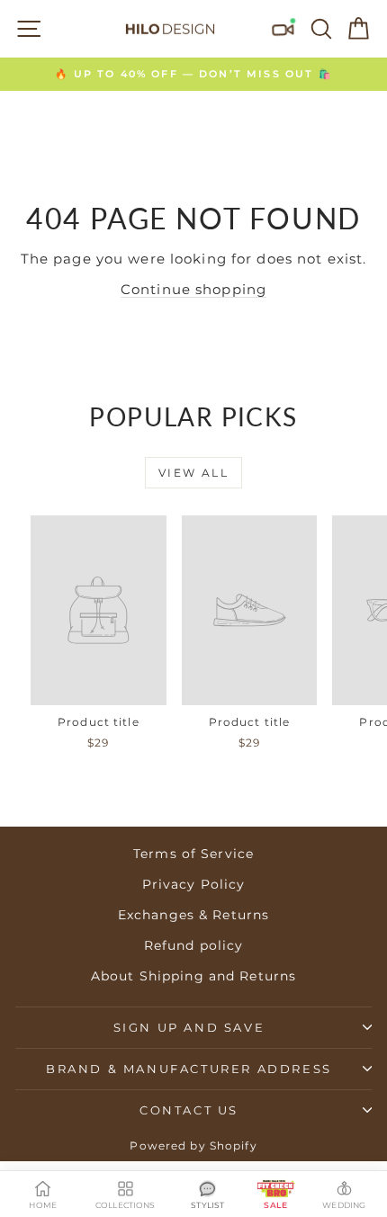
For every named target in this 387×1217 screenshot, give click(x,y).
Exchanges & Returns (193, 915)
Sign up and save (189, 1027)
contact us (189, 1110)
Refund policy (194, 945)
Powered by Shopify (193, 1145)
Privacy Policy (194, 884)
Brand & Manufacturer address (189, 1068)
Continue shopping (193, 289)
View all (193, 472)
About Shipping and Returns (193, 976)
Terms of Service (193, 854)
